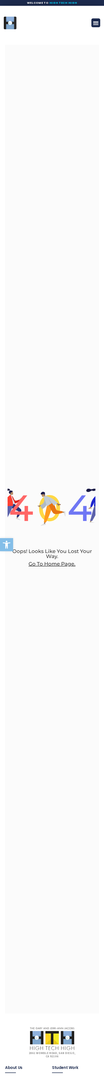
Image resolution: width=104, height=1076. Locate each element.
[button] (6, 544)
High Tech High (63, 3)
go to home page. (52, 564)
